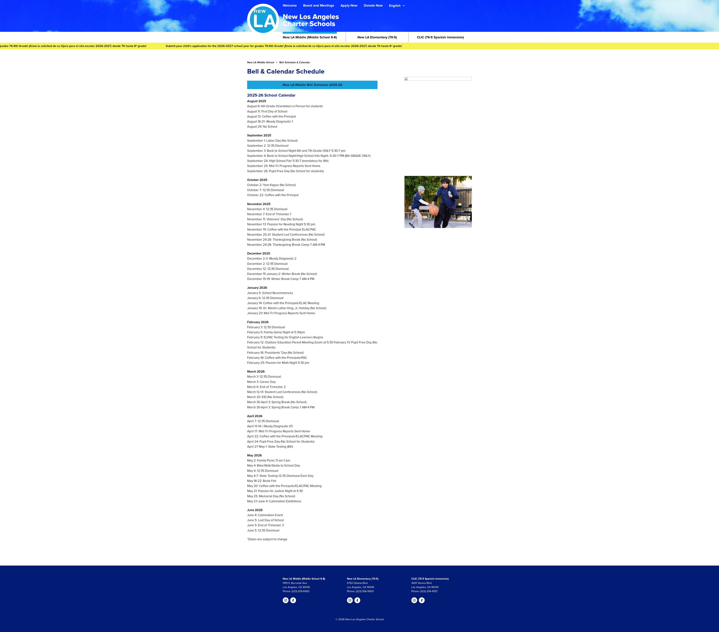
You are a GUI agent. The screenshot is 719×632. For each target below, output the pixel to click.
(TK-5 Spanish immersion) (440, 37)
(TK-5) (377, 37)
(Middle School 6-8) (310, 37)
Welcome (290, 5)
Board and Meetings (318, 5)
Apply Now (349, 5)
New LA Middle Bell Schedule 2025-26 (312, 84)
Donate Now (373, 5)
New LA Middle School (260, 62)
